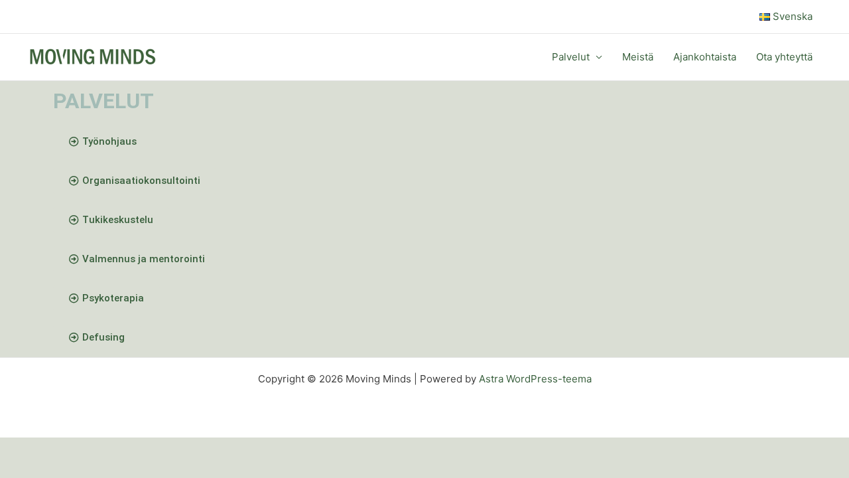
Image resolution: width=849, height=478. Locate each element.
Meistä (637, 56)
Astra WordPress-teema (535, 378)
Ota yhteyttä (784, 56)
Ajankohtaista (704, 56)
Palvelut (571, 56)
